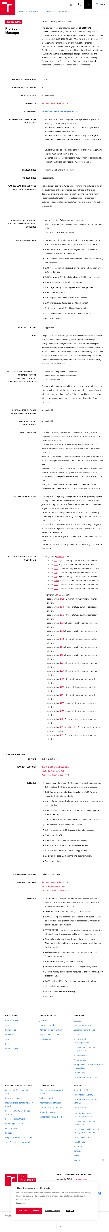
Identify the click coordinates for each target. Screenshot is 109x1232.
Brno (7, 1044)
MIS (55, 576)
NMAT (62, 671)
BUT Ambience (11, 1020)
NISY (61, 735)
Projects (8, 1133)
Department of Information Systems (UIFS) (60, 111)
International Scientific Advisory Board (19, 1104)
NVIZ (61, 719)
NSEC (61, 687)
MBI (55, 560)
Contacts (77, 1151)
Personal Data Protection (85, 1047)
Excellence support (13, 1098)
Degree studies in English (50, 1030)
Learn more (20, 1203)
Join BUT (43, 1020)
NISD (61, 655)
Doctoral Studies (81, 1039)
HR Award (78, 1146)
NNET (61, 679)
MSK (56, 588)
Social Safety (79, 1072)
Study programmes (82, 1025)
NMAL (62, 663)
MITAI (58, 595)
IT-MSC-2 (60, 556)
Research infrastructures (16, 1119)
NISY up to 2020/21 (68, 727)
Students (33, 12)
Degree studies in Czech (50, 1034)
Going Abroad (80, 1050)
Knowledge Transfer (14, 1123)
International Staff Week (50, 1103)
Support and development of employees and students (86, 1131)
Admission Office (81, 1055)
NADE (61, 599)
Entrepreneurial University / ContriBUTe (86, 1101)
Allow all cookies (29, 1211)
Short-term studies (47, 1025)
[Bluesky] (99, 1193)
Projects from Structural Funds (19, 1137)
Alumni (77, 1160)
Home (21, 12)
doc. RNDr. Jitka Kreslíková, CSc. (55, 103)
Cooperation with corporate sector (51, 1092)
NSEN (61, 695)
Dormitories (10, 1030)
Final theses (79, 1034)
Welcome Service (47, 1098)
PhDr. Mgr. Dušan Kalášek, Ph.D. (55, 775)
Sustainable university (83, 1094)
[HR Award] (59, 1226)
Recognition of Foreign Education (88, 1064)
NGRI (61, 631)
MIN (55, 572)
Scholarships (79, 1068)
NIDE (61, 647)
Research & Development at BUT (16, 1092)
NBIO (61, 607)
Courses (48, 12)
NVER (61, 711)
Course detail (64, 12)
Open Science (11, 1128)
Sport (7, 1039)
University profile (81, 1090)
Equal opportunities (82, 1137)
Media (76, 1155)
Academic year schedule (84, 1030)
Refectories (10, 1034)
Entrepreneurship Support (85, 1077)
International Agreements (50, 1107)
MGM (56, 568)
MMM (56, 580)
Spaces (8, 1025)
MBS (56, 564)
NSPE (61, 703)
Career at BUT (80, 1124)
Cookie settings (52, 1211)
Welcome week (80, 1060)
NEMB (62, 623)
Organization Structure (84, 1113)
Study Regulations (81, 1042)
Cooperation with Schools (50, 1117)
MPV (56, 584)
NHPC (61, 639)
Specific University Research (17, 1142)
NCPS (61, 615)
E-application (45, 1039)
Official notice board (83, 1116)
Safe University (80, 1107)
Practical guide (11, 1048)
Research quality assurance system (17, 1112)
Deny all (70, 1211)
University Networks (48, 1112)
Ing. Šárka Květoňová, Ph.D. (53, 771)
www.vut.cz (81, 1179)
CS (88, 4)
